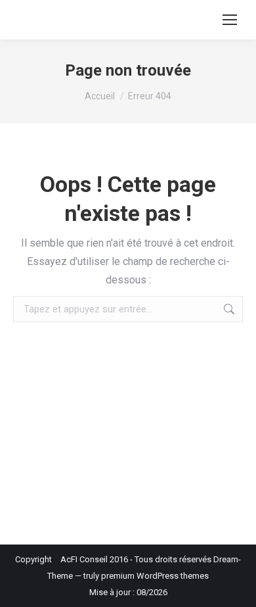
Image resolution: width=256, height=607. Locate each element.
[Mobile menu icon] (230, 20)
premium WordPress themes (155, 576)
